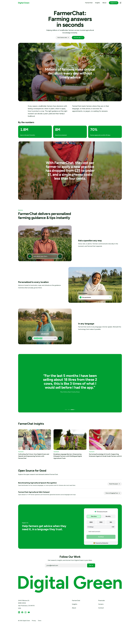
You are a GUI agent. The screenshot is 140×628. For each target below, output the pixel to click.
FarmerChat (89, 2)
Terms (39, 620)
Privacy (34, 620)
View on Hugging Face (112, 493)
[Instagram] (25, 612)
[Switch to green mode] (120, 2)
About (104, 2)
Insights (97, 2)
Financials (101, 600)
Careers (100, 604)
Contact (101, 608)
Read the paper (113, 484)
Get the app (77, 37)
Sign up (91, 565)
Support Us (114, 2)
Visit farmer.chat (62, 37)
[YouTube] (29, 612)
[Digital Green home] (23, 3)
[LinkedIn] (19, 612)
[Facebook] (22, 612)
